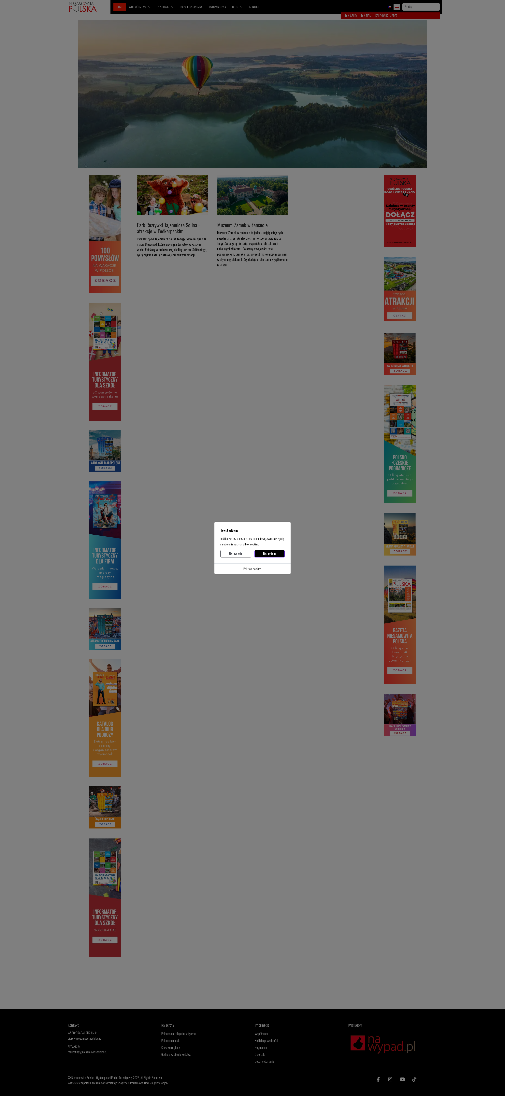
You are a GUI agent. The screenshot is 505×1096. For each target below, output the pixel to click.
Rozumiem (269, 553)
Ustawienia (235, 553)
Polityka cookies (252, 569)
